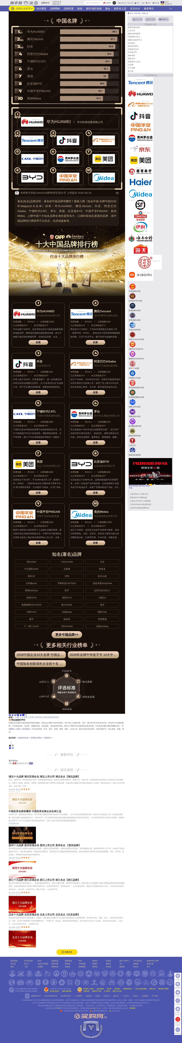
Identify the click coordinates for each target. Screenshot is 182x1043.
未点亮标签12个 (41, 325)
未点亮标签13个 (98, 526)
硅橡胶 (40, 967)
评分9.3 (88, 472)
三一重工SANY (31, 626)
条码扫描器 (28, 961)
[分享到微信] (10, 715)
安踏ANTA (31, 597)
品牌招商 (89, 996)
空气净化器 (137, 961)
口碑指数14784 (105, 522)
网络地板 (68, 961)
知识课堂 (41, 8)
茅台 (30, 68)
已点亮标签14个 (77, 325)
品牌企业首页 (23, 8)
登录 (137, 3)
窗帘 (12, 967)
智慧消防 (54, 964)
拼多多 (102, 569)
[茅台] (140, 138)
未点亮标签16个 (41, 375)
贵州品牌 (12, 858)
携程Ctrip (102, 612)
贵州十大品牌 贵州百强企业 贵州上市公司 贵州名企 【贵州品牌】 (45, 845)
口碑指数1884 (46, 472)
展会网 (97, 996)
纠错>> (19, 729)
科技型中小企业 (134, 62)
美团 (30, 76)
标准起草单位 (133, 46)
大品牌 (31, 717)
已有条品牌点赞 (140, 504)
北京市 (18, 927)
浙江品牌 (12, 893)
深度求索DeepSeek (102, 583)
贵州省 (18, 858)
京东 (102, 562)
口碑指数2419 (46, 522)
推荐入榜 (152, 989)
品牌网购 (55, 8)
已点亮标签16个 (20, 526)
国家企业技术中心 (135, 40)
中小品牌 (131, 68)
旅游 (79, 8)
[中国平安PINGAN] (140, 127)
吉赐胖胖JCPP (36, 996)
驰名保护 (131, 55)
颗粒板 (122, 967)
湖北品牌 (12, 789)
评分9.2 (88, 372)
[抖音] (140, 116)
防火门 (26, 964)
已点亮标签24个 (77, 526)
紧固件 (108, 964)
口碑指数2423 (104, 322)
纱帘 (39, 961)
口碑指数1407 (46, 372)
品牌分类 (123, 3)
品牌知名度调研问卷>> (56, 3)
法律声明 (86, 991)
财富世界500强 (134, 27)
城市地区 (117, 989)
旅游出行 (116, 996)
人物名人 (135, 996)
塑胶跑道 (54, 967)
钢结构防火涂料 (153, 961)
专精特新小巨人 (134, 37)
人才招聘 (107, 991)
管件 (80, 961)
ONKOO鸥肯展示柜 (50, 996)
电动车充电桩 (43, 964)
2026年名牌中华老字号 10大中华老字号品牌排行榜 (94, 655)
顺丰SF (31, 576)
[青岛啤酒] (140, 216)
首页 (131, 13)
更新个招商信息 (138, 497)
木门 (121, 964)
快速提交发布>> (24, 738)
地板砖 (94, 961)
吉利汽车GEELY (102, 590)
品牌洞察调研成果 (51, 717)
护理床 (108, 961)
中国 (17, 717)
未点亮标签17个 (98, 325)
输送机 (67, 967)
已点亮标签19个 (20, 426)
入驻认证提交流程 (141, 989)
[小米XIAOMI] (140, 275)
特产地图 (155, 996)
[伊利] (140, 227)
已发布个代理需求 (140, 501)
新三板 (130, 71)
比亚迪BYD (34, 83)
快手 (67, 590)
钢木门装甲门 (124, 961)
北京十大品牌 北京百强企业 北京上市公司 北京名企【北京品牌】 (44, 914)
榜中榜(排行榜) (66, 996)
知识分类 (130, 3)
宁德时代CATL (36, 61)
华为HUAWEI (36, 31)
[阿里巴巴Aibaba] (140, 104)
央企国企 (131, 43)
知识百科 (106, 996)
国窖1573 (67, 597)
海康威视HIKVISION (31, 605)
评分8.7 (30, 372)
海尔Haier (31, 562)
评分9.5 (88, 322)
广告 (130, 488)
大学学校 (126, 996)
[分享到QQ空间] (12, 715)
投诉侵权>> (26, 729)
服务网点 (149, 8)
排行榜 (109, 989)
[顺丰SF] (140, 205)
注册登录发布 (127, 989)
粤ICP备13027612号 (82, 1011)
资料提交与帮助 (163, 989)
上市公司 (131, 31)
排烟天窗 (150, 964)
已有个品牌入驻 (139, 494)
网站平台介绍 (117, 991)
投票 (38, 342)
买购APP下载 (96, 991)
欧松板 (108, 967)
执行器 (13, 964)
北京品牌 (12, 927)
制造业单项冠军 (134, 34)
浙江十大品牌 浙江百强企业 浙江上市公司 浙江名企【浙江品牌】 (44, 879)
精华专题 (137, 13)
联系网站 (133, 1008)
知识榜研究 (100, 989)
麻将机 (94, 967)
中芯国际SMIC (31, 569)
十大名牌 (23, 717)
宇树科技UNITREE (66, 583)
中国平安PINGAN (38, 91)
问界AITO (31, 612)
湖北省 (18, 789)
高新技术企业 (133, 49)
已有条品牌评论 (139, 508)
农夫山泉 (102, 576)
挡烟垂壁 (82, 967)
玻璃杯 (94, 964)
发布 (149, 3)
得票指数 (17, 322)
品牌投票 (69, 8)
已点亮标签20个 (77, 426)
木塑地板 (82, 964)
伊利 (67, 576)
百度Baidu (67, 612)
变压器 (135, 967)
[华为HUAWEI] (140, 93)
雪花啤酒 (102, 619)
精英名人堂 (120, 8)
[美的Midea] (140, 193)
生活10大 (135, 8)
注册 (143, 3)
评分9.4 (30, 322)
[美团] (140, 160)
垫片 (148, 967)
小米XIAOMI (67, 562)
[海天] (140, 249)
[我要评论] (23, 715)
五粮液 (67, 569)
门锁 (26, 967)
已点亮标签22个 (20, 325)
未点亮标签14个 (98, 426)
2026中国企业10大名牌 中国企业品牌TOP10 (41, 655)
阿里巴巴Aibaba (37, 54)
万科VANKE (67, 626)
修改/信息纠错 (66, 991)
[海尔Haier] (140, 182)
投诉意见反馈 (54, 991)
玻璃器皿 (54, 961)
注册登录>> (48, 738)
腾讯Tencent (35, 39)
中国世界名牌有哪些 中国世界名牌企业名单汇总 (35, 811)
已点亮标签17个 (20, 476)
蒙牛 (31, 619)
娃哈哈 (67, 619)
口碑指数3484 (104, 472)
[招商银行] (140, 171)
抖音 (30, 46)
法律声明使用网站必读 (100, 1011)
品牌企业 (145, 13)
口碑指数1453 (104, 372)
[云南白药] (140, 238)
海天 (102, 605)
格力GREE (66, 605)
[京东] (140, 149)
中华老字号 (132, 52)
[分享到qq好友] (18, 715)
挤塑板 (135, 964)
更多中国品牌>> (66, 634)
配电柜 (67, 964)
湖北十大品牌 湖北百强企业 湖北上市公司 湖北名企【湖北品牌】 (44, 776)
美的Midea (34, 98)
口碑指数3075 (104, 422)
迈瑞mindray (102, 626)
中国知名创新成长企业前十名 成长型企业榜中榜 (41, 663)
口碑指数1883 (46, 422)
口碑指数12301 (47, 322)
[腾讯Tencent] (140, 82)
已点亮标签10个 (20, 375)
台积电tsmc (31, 583)
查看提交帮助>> (37, 738)
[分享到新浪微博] (15, 715)
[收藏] (21, 715)
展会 (107, 8)
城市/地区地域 (94, 8)
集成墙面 (14, 961)
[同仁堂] (145, 262)
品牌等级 (38, 717)
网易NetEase (31, 590)
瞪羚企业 (131, 59)
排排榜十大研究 (88, 989)
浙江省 (18, 893)
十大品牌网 (78, 996)
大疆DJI (102, 597)
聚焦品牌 (15, 823)
